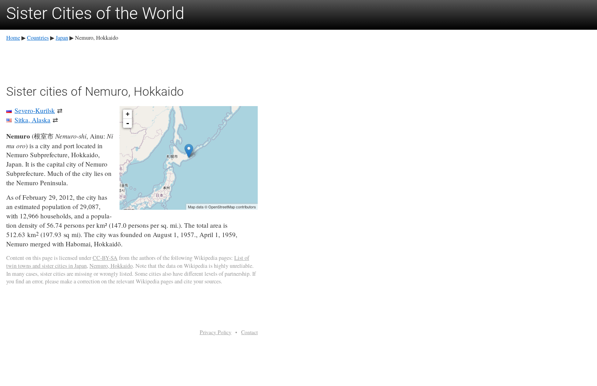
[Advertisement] (132, 61)
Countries (38, 37)
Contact (249, 332)
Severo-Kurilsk (35, 110)
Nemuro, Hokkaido (111, 266)
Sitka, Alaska (32, 119)
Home (13, 37)
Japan (62, 37)
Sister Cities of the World (95, 13)
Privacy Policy (215, 332)
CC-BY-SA (105, 258)
